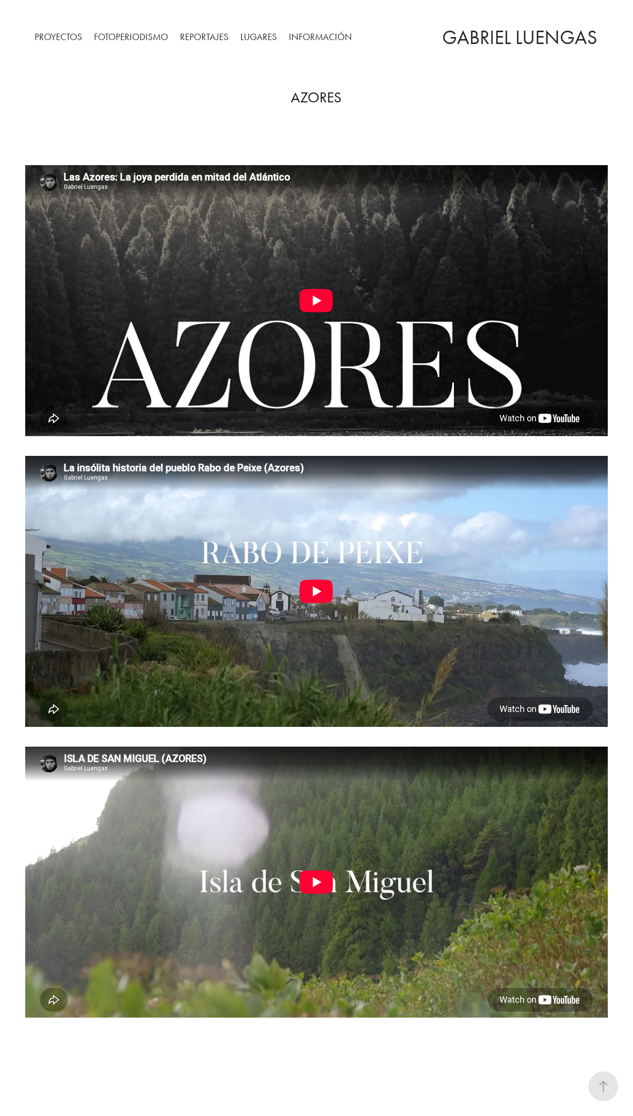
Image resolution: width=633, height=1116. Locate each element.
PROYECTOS (58, 37)
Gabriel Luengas (519, 37)
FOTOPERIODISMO (131, 37)
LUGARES (258, 37)
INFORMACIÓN (320, 37)
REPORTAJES (204, 37)
